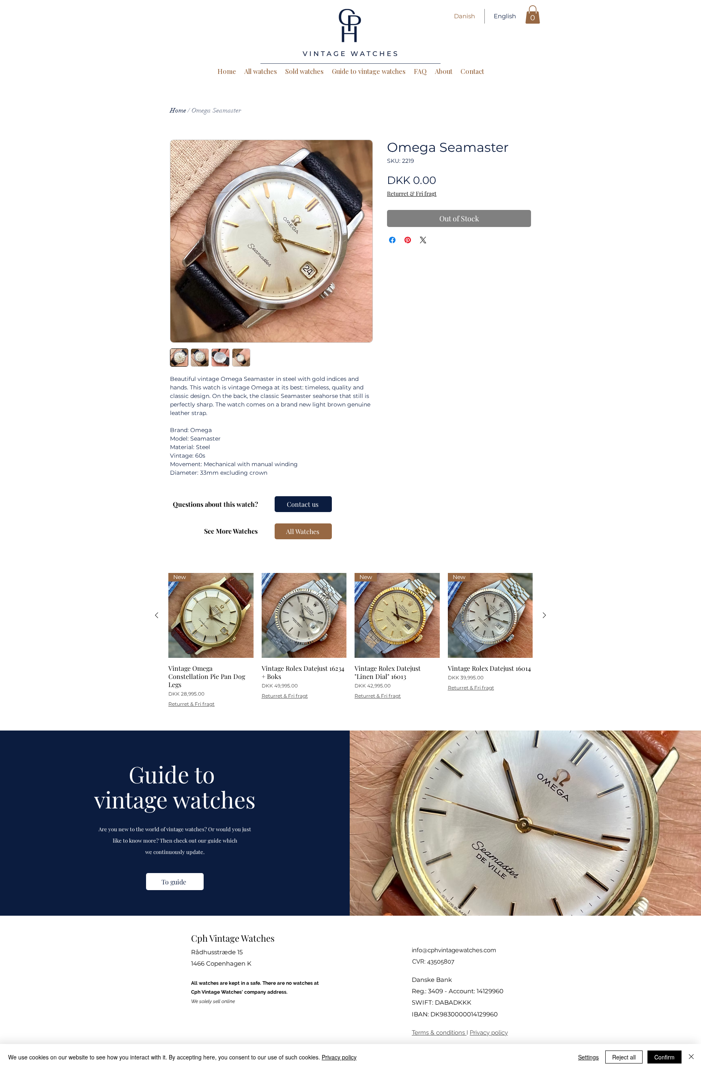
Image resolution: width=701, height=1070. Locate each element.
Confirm (664, 1057)
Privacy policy (489, 1032)
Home (178, 110)
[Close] (691, 1057)
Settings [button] (588, 1057)
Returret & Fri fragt (412, 193)
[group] (350, 640)
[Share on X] (423, 240)
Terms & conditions (439, 1032)
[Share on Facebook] (392, 240)
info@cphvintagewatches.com (454, 950)
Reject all (624, 1057)
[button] (532, 14)
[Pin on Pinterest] (408, 240)
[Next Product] (544, 615)
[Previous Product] (156, 615)
